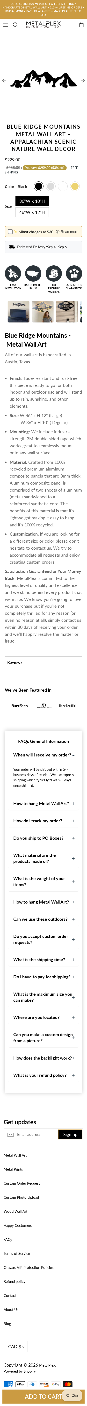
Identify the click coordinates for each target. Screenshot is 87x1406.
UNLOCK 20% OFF (43, 733)
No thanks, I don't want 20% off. (43, 747)
